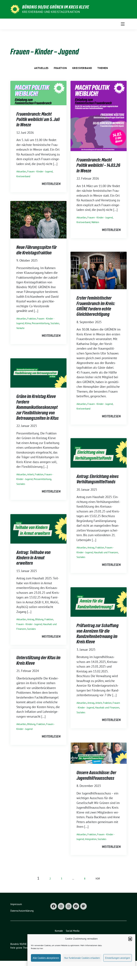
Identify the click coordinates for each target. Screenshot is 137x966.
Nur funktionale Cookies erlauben (82, 957)
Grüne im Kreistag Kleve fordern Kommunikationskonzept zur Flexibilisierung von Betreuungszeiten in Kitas (37, 407)
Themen (102, 68)
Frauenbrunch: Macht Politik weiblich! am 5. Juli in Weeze (38, 119)
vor (97, 878)
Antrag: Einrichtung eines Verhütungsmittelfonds (98, 479)
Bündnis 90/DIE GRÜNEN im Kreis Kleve (55, 7)
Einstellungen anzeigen (117, 957)
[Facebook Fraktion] (76, 906)
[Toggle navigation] (123, 24)
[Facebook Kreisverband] (53, 906)
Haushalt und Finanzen (106, 552)
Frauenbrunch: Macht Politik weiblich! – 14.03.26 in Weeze (98, 165)
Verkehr (20, 328)
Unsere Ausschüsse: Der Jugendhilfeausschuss (96, 775)
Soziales (54, 323)
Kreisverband (82, 68)
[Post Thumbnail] (38, 93)
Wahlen (95, 222)
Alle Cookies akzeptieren (46, 957)
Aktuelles (41, 68)
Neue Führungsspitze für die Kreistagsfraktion (36, 250)
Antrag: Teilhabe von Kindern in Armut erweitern (33, 558)
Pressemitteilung (40, 323)
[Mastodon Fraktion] (83, 906)
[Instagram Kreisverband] (61, 906)
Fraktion (60, 68)
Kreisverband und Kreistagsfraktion (51, 12)
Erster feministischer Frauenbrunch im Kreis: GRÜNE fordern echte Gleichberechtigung (96, 306)
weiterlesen (51, 184)
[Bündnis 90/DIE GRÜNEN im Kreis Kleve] (15, 9)
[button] (130, 938)
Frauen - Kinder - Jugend (40, 171)
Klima (28, 323)
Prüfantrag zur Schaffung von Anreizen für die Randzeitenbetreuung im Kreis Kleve (98, 633)
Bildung (39, 619)
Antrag (90, 547)
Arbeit (30, 474)
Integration (91, 839)
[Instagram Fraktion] (68, 906)
